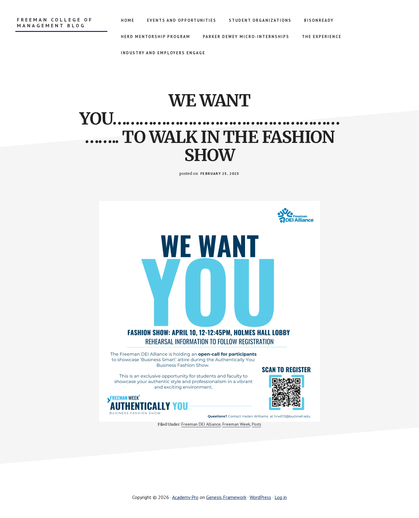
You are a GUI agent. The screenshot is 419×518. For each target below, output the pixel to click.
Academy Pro (185, 497)
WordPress (260, 497)
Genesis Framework (226, 497)
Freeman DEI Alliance (201, 424)
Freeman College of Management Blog (55, 23)
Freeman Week (236, 424)
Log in (281, 497)
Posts (256, 424)
